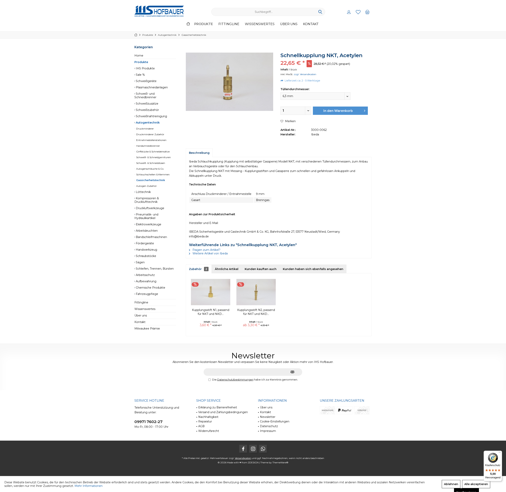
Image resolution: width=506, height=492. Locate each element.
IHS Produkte (145, 68)
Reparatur (205, 421)
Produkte (141, 62)
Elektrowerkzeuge (148, 224)
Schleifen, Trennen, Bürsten (154, 268)
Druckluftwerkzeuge (149, 208)
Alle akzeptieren (476, 484)
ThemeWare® (280, 462)
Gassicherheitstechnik (150, 180)
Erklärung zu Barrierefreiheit (217, 407)
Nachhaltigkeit (208, 417)
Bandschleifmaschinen (151, 237)
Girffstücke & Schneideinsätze (153, 151)
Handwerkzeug (146, 249)
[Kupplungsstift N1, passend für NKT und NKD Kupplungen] (210, 292)
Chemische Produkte (150, 287)
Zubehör (198, 269)
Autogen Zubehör (146, 185)
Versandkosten (243, 458)
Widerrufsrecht (208, 431)
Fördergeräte (144, 243)
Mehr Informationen (89, 486)
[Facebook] (243, 449)
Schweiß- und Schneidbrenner (145, 95)
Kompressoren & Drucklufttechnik (146, 200)
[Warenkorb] (367, 12)
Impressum (268, 431)
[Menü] (499, 453)
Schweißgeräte (146, 81)
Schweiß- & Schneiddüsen (150, 162)
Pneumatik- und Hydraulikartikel (146, 216)
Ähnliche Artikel (226, 269)
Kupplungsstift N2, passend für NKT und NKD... (256, 312)
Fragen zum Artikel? (206, 250)
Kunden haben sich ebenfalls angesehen (313, 269)
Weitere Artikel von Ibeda (210, 253)
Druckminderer (145, 128)
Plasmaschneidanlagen (151, 87)
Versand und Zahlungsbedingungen (223, 412)
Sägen (140, 262)
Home (138, 55)
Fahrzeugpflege (146, 294)
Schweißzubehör (147, 110)
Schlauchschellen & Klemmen (153, 174)
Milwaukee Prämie (147, 328)
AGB (201, 426)
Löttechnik (143, 192)
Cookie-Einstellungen (274, 421)
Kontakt (139, 322)
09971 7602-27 (148, 421)
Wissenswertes (144, 309)
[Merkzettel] (358, 12)
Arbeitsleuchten (146, 230)
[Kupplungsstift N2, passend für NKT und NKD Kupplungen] (256, 292)
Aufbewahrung (145, 281)
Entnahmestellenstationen (151, 140)
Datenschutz (269, 426)
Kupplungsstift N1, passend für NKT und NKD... (210, 312)
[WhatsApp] (263, 449)
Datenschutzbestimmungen (235, 379)
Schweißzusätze (146, 103)
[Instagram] (253, 449)
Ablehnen (451, 484)
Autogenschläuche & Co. (150, 168)
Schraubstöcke (145, 256)
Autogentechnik (147, 122)
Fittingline (141, 302)
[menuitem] (367, 12)
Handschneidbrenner (148, 145)
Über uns (140, 315)
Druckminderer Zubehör (150, 134)
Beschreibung (199, 153)
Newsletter (267, 417)
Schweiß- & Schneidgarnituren (153, 157)
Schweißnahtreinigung (151, 116)
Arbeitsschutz (145, 275)
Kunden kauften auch (261, 269)
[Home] (188, 24)
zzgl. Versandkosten (305, 74)
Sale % (140, 74)
